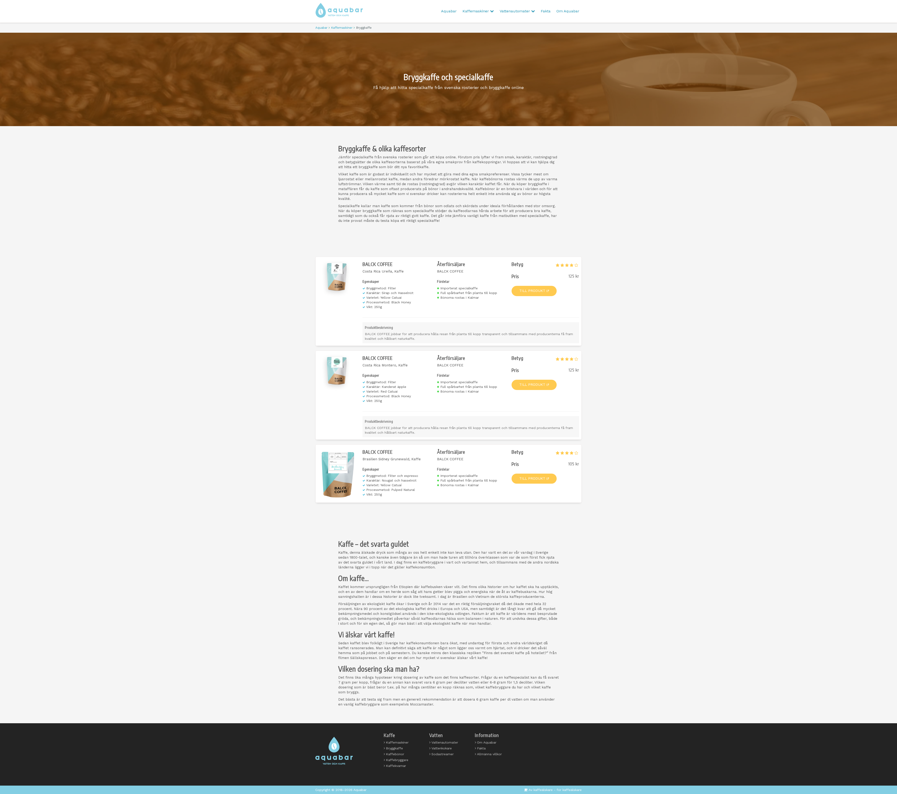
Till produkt (532, 291)
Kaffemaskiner (476, 11)
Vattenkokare (441, 748)
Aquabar (449, 11)
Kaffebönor (395, 754)
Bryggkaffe (394, 748)
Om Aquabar (567, 11)
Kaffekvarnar (396, 766)
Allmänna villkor (489, 754)
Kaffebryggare (397, 760)
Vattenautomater (515, 11)
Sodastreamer (442, 754)
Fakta (546, 11)
